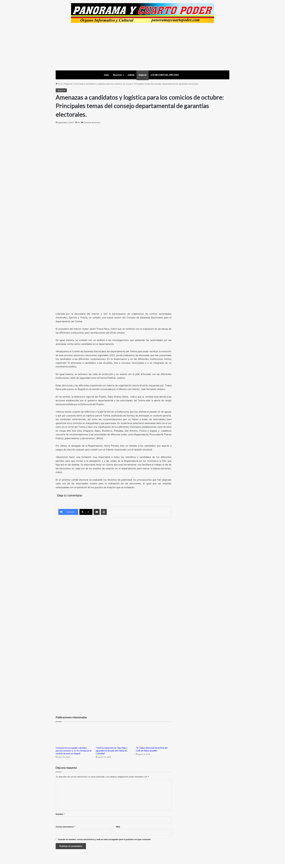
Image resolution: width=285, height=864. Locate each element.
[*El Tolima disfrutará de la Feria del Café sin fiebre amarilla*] (153, 735)
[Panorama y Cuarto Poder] (142, 13)
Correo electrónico (65, 827)
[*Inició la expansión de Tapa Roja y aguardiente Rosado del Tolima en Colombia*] (113, 735)
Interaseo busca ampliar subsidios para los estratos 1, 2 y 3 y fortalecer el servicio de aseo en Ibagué (73, 750)
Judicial (131, 75)
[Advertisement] (142, 46)
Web (118, 827)
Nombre (60, 814)
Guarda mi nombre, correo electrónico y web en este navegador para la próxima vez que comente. (104, 839)
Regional (142, 75)
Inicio (106, 75)
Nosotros (117, 75)
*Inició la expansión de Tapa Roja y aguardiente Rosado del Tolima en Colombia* (111, 750)
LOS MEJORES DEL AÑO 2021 (165, 75)
